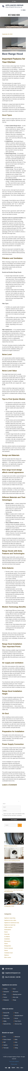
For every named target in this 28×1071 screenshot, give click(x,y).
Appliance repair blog (9, 918)
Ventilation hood (8, 952)
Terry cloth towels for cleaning (11, 875)
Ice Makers (7, 936)
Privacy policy (14, 1064)
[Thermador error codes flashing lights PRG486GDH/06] (14, 883)
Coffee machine (8, 927)
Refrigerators (7, 945)
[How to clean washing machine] (14, 853)
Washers (6, 955)
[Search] (20, 825)
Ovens (6, 943)
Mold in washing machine (10, 845)
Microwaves (7, 941)
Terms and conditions (14, 1061)
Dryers (6, 932)
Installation (7, 939)
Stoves (6, 950)
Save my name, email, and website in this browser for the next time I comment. (14, 814)
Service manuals (8, 948)
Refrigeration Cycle (9, 906)
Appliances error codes (10, 920)
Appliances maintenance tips (11, 922)
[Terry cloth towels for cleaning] (14, 868)
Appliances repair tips (9, 925)
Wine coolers (7, 957)
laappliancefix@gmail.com (12, 973)
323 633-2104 (9, 968)
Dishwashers (7, 929)
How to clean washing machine (12, 860)
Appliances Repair (14, 5)
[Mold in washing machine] (14, 839)
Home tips (6, 934)
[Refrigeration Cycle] (14, 899)
